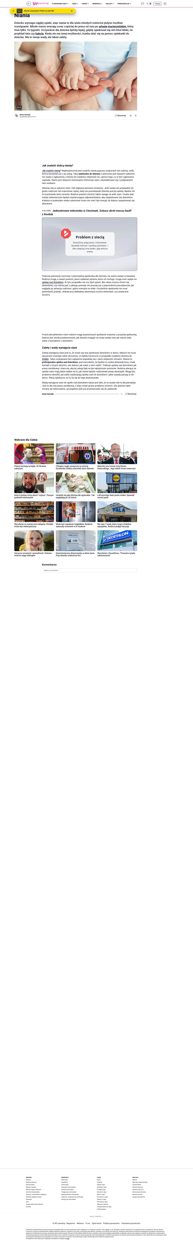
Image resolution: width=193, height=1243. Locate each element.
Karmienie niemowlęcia (68, 1187)
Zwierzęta (29, 1199)
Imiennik (99, 1182)
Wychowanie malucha (139, 1192)
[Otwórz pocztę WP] (142, 3)
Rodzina (28, 1180)
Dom (27, 1202)
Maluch (109, 4)
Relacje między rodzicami (33, 1189)
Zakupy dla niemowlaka (68, 1199)
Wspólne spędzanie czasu (34, 1197)
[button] (149, 3)
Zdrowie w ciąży (102, 1192)
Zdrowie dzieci (30, 1184)
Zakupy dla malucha (138, 1197)
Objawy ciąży (101, 1184)
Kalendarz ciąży (102, 1187)
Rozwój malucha (137, 1194)
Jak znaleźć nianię (51, 170)
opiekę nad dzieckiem (52, 282)
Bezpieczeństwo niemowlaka (70, 1194)
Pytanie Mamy (136, 1184)
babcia (39, 33)
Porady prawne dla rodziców (34, 1204)
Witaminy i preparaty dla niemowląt (72, 1197)
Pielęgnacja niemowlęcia (68, 1192)
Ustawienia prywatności (130, 1223)
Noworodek (64, 1184)
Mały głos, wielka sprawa (139, 1182)
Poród (84, 4)
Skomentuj (121, 115)
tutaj (68, 1238)
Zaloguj (157, 4)
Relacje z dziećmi (31, 1187)
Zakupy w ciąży (101, 1199)
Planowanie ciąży (59, 4)
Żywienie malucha (137, 1189)
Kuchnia (28, 1207)
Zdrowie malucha (137, 1187)
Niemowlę (96, 4)
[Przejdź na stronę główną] (28, 5)
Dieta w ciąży (101, 1194)
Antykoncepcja (101, 1209)
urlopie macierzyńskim (112, 26)
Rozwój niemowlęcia (67, 1189)
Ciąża (74, 4)
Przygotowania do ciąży (104, 1207)
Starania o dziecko (102, 1204)
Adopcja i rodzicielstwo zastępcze (36, 1194)
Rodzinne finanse (31, 1182)
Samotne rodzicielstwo (33, 1192)
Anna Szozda (25, 115)
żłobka (45, 359)
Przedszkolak (123, 4)
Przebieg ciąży (101, 1189)
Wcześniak (64, 1182)
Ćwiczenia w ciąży (102, 1197)
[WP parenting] (42, 3)
